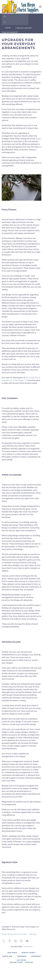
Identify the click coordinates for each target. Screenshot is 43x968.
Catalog (29, 962)
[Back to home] (20, 7)
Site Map (32, 934)
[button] (40, 7)
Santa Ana (7, 956)
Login (8, 28)
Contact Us (28, 947)
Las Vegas (21, 960)
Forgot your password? (10, 32)
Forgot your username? (23, 28)
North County (29, 952)
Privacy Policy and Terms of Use (14, 934)
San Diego (12, 952)
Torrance (22, 956)
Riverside (36, 956)
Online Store (16, 962)
